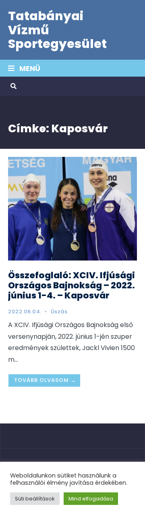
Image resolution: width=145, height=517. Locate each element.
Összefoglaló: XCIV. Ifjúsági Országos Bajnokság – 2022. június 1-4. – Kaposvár (71, 285)
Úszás (59, 311)
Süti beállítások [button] (35, 498)
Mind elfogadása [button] (90, 498)
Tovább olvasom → (45, 380)
